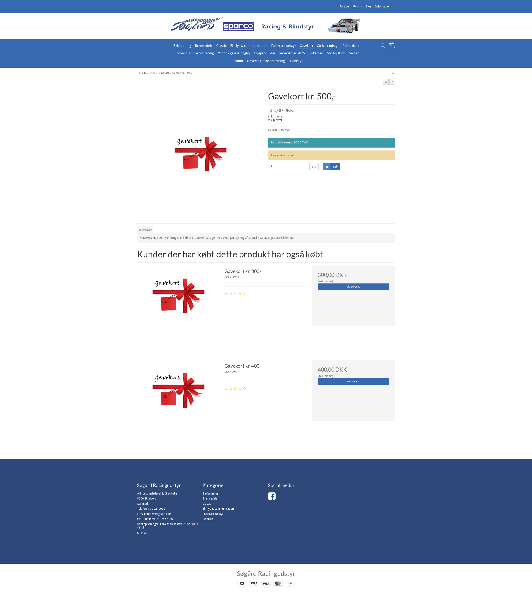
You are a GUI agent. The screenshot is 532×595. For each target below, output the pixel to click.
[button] (386, 81)
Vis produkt (353, 286)
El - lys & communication (218, 508)
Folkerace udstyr (213, 513)
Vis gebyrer (275, 120)
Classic (207, 503)
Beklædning (210, 493)
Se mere (208, 518)
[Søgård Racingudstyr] (266, 26)
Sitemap (142, 532)
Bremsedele (210, 498)
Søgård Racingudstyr (266, 573)
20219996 (158, 508)
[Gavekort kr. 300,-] (178, 307)
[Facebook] (272, 498)
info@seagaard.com (159, 513)
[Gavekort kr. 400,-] (178, 401)
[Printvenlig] (393, 72)
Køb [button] (335, 166)
